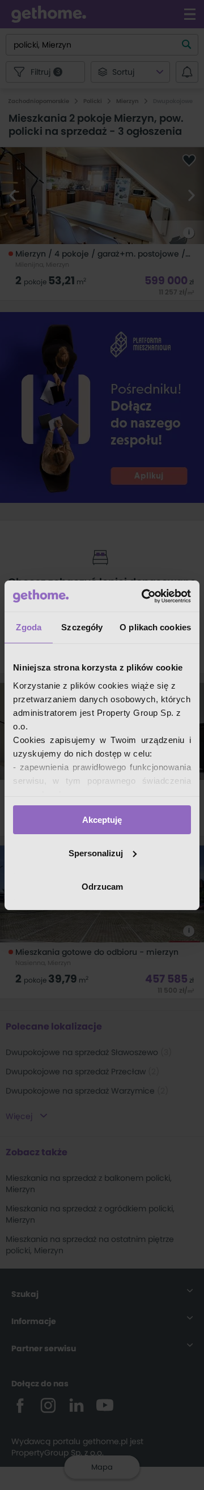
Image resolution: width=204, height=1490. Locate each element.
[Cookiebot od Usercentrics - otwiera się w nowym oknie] (144, 595)
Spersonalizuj (96, 853)
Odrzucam (102, 886)
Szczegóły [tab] (82, 627)
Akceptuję (102, 820)
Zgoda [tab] (28, 627)
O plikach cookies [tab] (155, 627)
